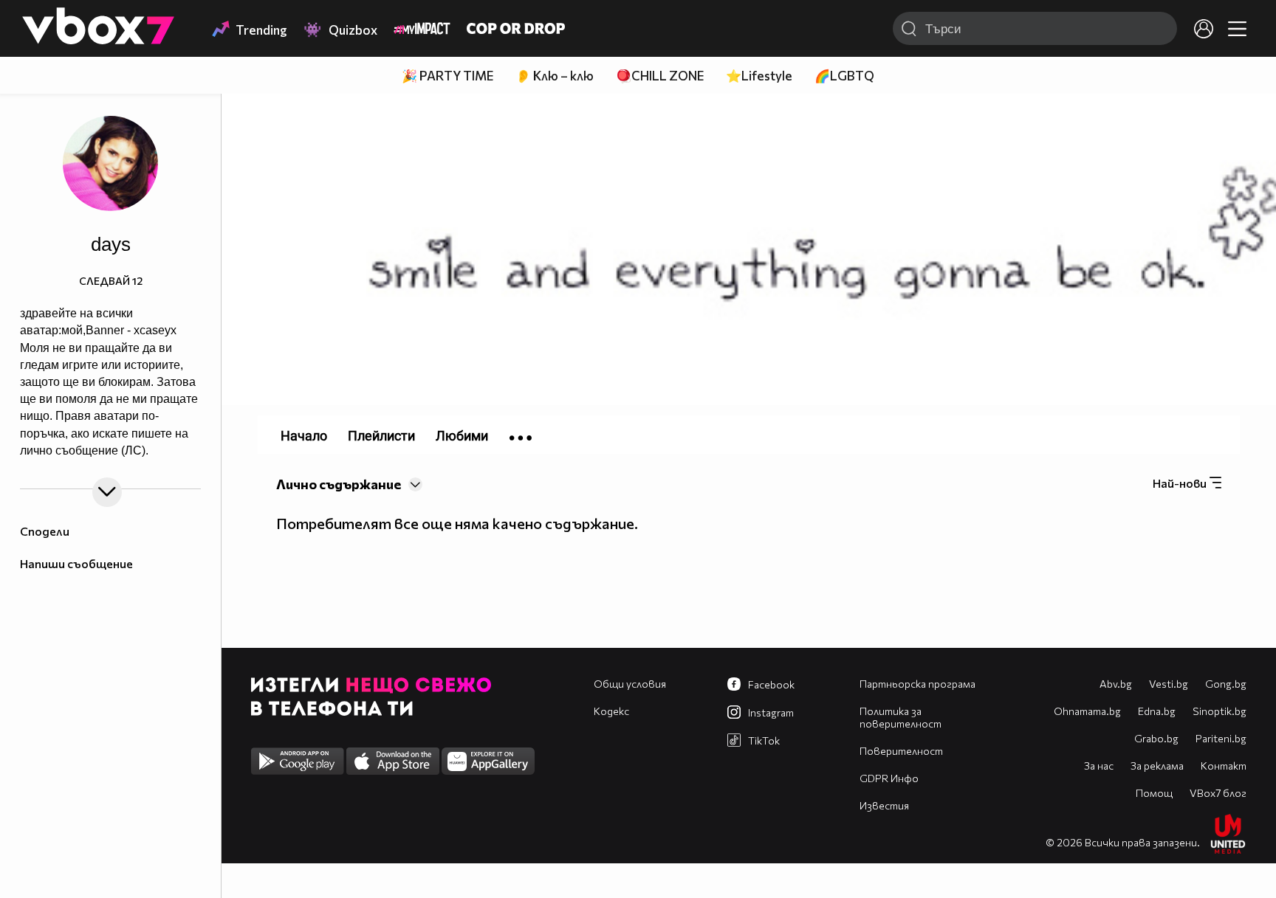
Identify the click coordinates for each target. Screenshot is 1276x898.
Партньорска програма (917, 683)
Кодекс (611, 711)
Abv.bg (1116, 683)
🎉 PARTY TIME (447, 75)
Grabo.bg (1156, 738)
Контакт (1223, 765)
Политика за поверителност (900, 717)
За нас (1099, 765)
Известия (884, 805)
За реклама (1157, 765)
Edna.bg (1157, 711)
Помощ (1154, 793)
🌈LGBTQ (844, 75)
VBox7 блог (1218, 793)
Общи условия (630, 683)
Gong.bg (1225, 683)
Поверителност (901, 751)
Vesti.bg (1168, 683)
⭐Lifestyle (759, 75)
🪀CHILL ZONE (660, 75)
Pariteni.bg (1221, 738)
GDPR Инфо (889, 778)
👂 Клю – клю (554, 75)
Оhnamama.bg (1087, 711)
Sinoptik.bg (1219, 711)
